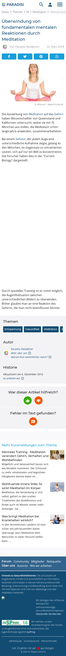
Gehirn (58, 114)
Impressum (15, 641)
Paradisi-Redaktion (22, 349)
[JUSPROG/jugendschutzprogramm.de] (15, 622)
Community (21, 561)
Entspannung (13, 329)
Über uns (8, 565)
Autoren (22, 566)
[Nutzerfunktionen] (50, 4)
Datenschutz (31, 641)
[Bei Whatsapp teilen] (57, 56)
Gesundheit (32, 329)
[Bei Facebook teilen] (9, 56)
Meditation (39, 12)
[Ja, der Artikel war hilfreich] (28, 400)
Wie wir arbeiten (41, 566)
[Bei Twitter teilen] (25, 56)
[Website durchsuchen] (41, 4)
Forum (6, 561)
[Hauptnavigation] (59, 4)
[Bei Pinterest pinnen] (41, 56)
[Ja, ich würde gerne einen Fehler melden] (33, 421)
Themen (17, 12)
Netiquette (54, 561)
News (5, 12)
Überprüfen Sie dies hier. (48, 613)
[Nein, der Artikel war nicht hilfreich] (38, 400)
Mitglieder (38, 561)
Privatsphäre (49, 641)
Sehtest (20, 139)
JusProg (31, 631)
